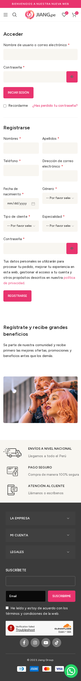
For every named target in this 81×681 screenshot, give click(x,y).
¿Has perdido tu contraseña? (55, 106)
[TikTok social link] (56, 642)
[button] (71, 671)
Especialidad (53, 216)
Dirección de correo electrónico (58, 163)
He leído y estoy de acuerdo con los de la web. (37, 611)
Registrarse (17, 296)
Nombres (12, 138)
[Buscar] (14, 14)
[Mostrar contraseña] (72, 77)
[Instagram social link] (35, 642)
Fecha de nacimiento (13, 191)
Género (49, 189)
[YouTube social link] (45, 642)
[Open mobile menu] (5, 14)
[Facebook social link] (24, 642)
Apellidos (50, 138)
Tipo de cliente (16, 216)
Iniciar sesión (18, 92)
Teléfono (12, 161)
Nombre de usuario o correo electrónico (36, 45)
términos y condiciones (24, 614)
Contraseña (14, 67)
